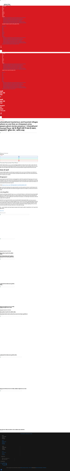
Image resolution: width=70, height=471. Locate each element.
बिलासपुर (3, 13)
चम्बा (2, 10)
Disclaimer (3, 438)
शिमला (3, 14)
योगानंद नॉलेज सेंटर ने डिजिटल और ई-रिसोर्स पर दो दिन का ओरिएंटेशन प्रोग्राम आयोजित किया (12, 429)
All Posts (1, 155)
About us (3, 437)
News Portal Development (39, 467)
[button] (1, 48)
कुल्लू (2, 9)
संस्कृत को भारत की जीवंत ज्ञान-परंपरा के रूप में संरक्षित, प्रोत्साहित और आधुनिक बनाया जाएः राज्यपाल (7, 307)
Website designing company (24, 467)
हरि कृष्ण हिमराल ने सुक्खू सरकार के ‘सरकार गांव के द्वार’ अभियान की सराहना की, (12, 18)
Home (3, 435)
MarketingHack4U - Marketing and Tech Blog (26, 433)
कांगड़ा (3, 8)
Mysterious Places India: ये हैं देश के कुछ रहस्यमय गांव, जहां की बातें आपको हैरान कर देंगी (14, 185)
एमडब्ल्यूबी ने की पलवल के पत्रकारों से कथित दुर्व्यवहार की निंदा (10, 43)
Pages (3, 16)
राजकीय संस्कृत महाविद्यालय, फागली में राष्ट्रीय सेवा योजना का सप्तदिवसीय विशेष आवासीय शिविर (14, 22)
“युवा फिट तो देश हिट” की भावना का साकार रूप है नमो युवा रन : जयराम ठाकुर (12, 20)
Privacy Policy (4, 436)
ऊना (2, 7)
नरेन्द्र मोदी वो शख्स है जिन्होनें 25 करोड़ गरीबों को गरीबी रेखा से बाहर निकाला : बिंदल (13, 19)
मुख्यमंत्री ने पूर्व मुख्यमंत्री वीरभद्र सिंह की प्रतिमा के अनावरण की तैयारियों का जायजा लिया (14, 21)
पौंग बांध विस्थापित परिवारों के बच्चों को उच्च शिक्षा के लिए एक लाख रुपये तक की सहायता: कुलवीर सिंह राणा (7, 256)
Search (1, 49)
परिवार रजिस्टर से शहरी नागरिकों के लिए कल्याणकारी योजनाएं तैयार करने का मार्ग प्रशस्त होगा (14, 17)
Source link (2, 210)
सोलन (3, 15)
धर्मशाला (3, 58)
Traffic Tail (30, 467)
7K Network (44, 467)
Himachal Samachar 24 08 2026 (5, 251)
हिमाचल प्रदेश (4, 6)
